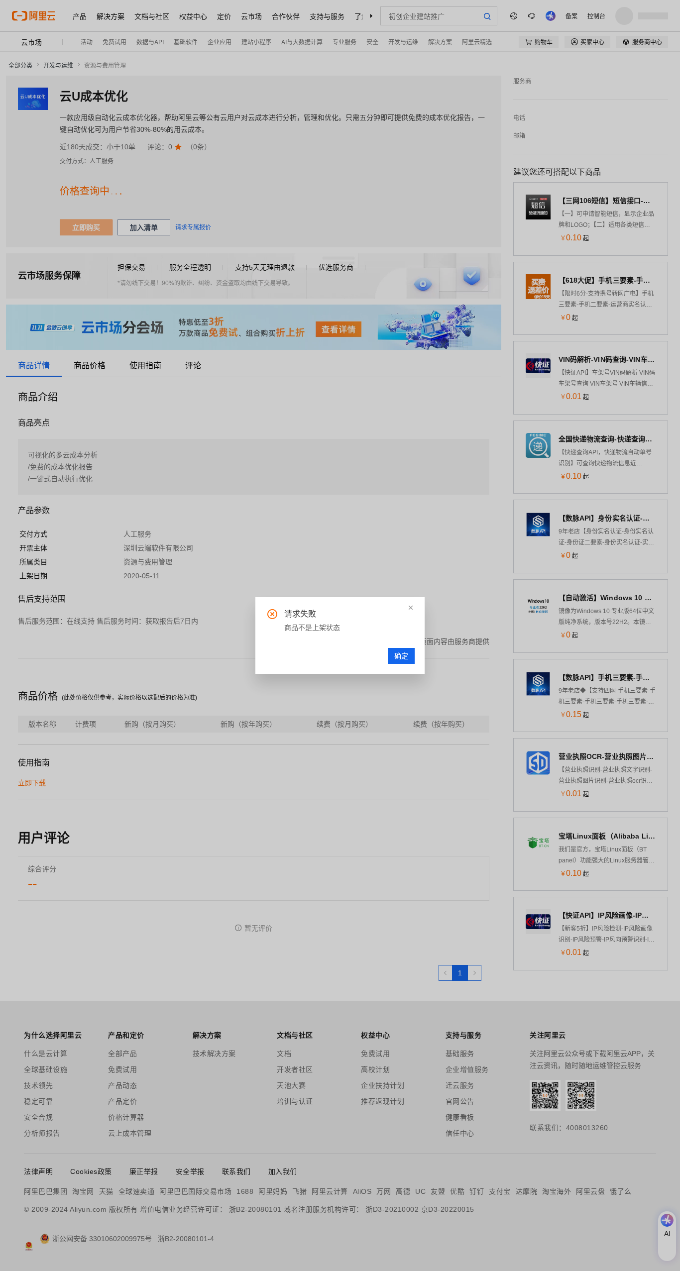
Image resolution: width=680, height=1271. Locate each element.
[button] (411, 608)
